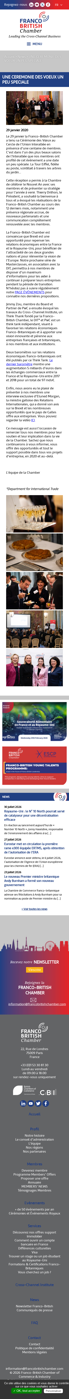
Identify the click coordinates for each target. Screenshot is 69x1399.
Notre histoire (34, 1136)
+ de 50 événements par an (34, 1209)
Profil (34, 1129)
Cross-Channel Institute (35, 1285)
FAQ (34, 1323)
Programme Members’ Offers (34, 1174)
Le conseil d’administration (34, 1140)
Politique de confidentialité (34, 1348)
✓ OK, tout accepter (26, 1390)
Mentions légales (34, 1352)
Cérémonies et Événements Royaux (34, 1213)
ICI (33, 420)
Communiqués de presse (35, 1310)
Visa (35, 1252)
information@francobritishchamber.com (37, 1004)
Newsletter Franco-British (34, 1306)
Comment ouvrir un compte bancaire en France (35, 1242)
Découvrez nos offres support (34, 1232)
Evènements (35, 1203)
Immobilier (34, 1236)
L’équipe (35, 1144)
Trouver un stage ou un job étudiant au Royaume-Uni (34, 1258)
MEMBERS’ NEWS (34, 1186)
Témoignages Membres (34, 1190)
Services (34, 1226)
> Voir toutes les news (34, 909)
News (22, 57)
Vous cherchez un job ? (34, 1272)
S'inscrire (34, 970)
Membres (34, 1164)
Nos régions (34, 1148)
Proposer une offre (34, 1178)
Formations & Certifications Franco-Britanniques (34, 1266)
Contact (34, 1338)
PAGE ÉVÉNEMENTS (29, 292)
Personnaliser (53, 1391)
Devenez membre (34, 1171)
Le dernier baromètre (29, 362)
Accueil (9, 57)
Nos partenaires (34, 1152)
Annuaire (34, 1182)
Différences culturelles (34, 1248)
